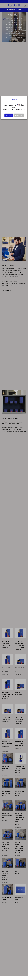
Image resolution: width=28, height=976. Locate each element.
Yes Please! (9, 115)
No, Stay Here (18, 115)
